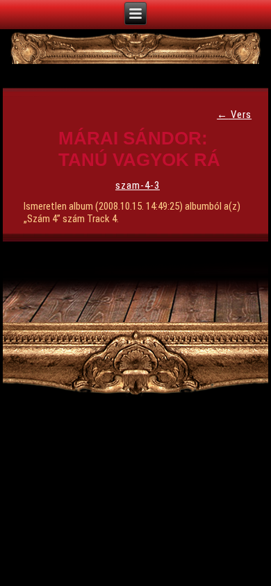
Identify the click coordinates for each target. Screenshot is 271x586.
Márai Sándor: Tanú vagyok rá (139, 149)
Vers (234, 114)
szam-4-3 (137, 185)
